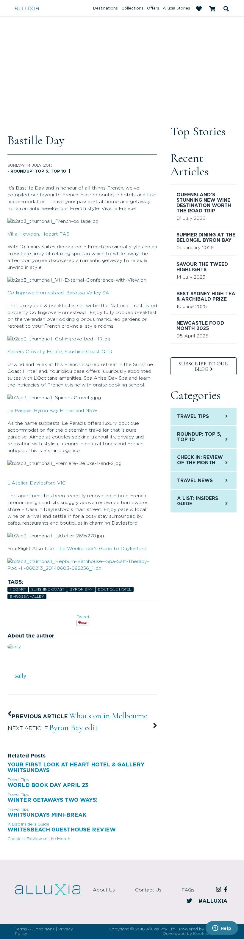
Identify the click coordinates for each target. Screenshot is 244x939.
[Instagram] (219, 890)
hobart (18, 589)
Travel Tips (18, 780)
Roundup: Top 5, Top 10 (38, 171)
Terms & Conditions (34, 929)
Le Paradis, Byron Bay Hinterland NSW (52, 410)
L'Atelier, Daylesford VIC (36, 483)
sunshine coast (47, 589)
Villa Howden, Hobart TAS (38, 234)
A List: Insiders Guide (28, 824)
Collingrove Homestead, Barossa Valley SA (58, 293)
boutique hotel (114, 589)
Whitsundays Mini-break (47, 815)
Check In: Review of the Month (38, 839)
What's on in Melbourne (108, 716)
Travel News (195, 480)
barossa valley (27, 596)
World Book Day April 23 (47, 785)
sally (20, 676)
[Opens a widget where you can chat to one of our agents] (221, 928)
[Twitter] (190, 901)
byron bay (81, 589)
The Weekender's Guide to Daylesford (101, 548)
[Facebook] (226, 890)
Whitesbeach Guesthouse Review (61, 830)
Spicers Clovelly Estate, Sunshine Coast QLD (59, 351)
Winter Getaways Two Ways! (52, 800)
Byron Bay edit (73, 727)
